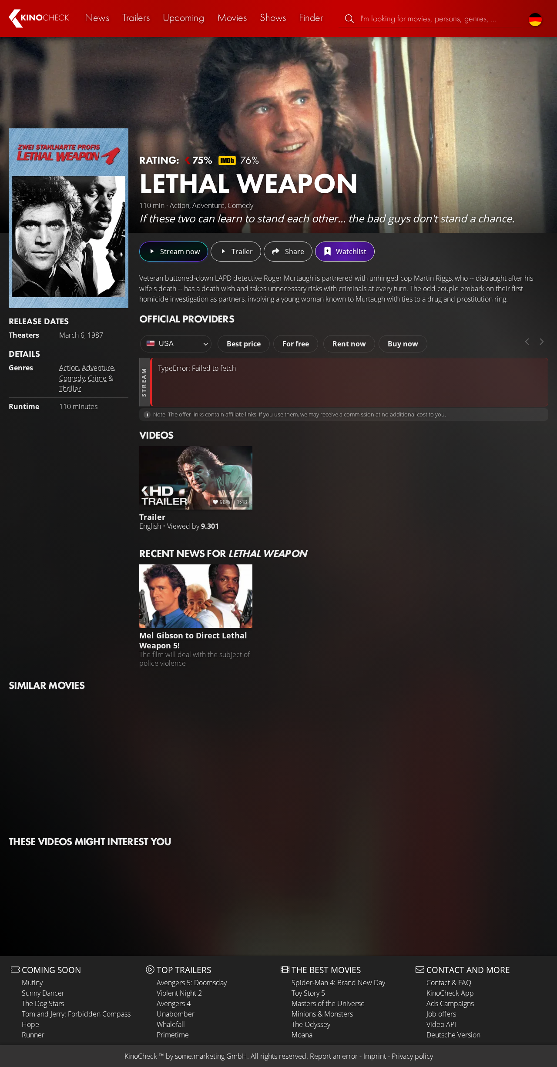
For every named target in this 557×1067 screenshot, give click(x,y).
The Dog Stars (43, 1003)
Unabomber (176, 1014)
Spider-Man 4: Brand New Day (338, 982)
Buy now (403, 344)
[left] (527, 341)
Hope (30, 1024)
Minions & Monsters (322, 1014)
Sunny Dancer (43, 993)
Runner (33, 1034)
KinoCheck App (450, 993)
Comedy (72, 378)
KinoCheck (140, 1056)
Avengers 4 (174, 1003)
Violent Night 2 (179, 993)
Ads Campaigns (450, 1003)
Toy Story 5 (308, 993)
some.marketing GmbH (211, 1056)
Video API (441, 1024)
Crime (97, 378)
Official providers (186, 318)
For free (295, 344)
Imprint (374, 1056)
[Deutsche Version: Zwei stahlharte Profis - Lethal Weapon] (535, 18)
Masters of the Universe (328, 1003)
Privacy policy (412, 1056)
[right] (541, 341)
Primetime (173, 1034)
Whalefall (171, 1024)
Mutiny (32, 982)
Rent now (349, 344)
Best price (244, 344)
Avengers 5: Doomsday (192, 982)
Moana (302, 1034)
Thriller (70, 388)
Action (69, 367)
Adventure (98, 367)
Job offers (441, 1014)
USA (166, 343)
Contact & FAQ (448, 982)
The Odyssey (311, 1024)
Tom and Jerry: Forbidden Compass (76, 1014)
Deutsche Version (453, 1034)
